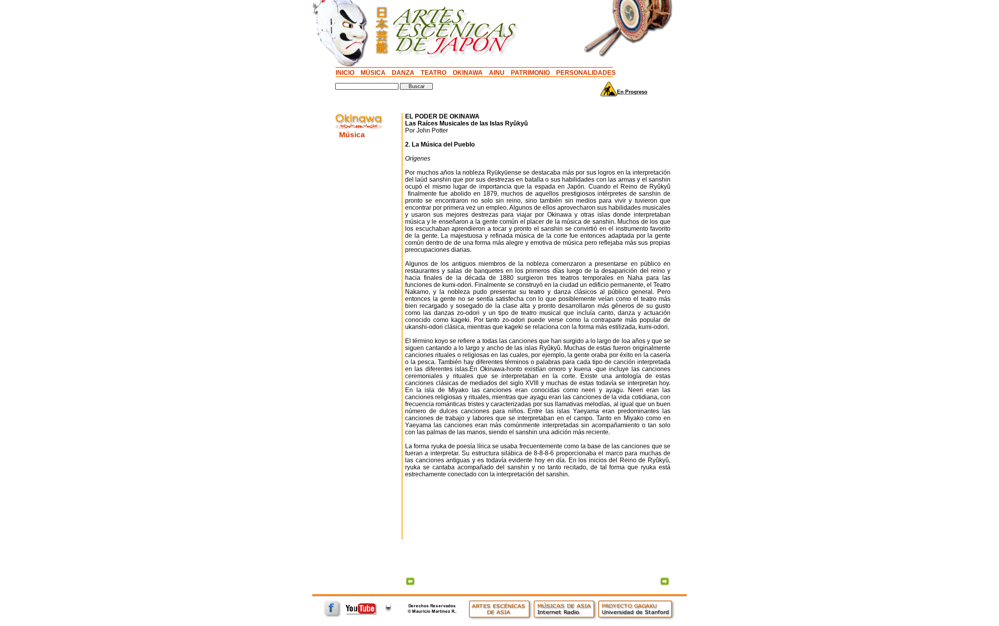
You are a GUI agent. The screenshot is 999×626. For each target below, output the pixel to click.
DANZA (403, 72)
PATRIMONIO (530, 72)
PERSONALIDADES (586, 72)
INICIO (345, 72)
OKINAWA (468, 72)
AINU (497, 72)
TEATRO (433, 72)
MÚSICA (373, 72)
